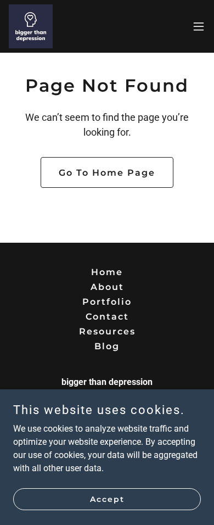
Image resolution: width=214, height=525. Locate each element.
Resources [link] (107, 331)
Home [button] (107, 272)
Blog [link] (107, 346)
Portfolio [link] (107, 302)
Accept (107, 499)
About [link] (107, 287)
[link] (31, 26)
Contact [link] (107, 316)
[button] (199, 26)
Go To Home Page (107, 172)
